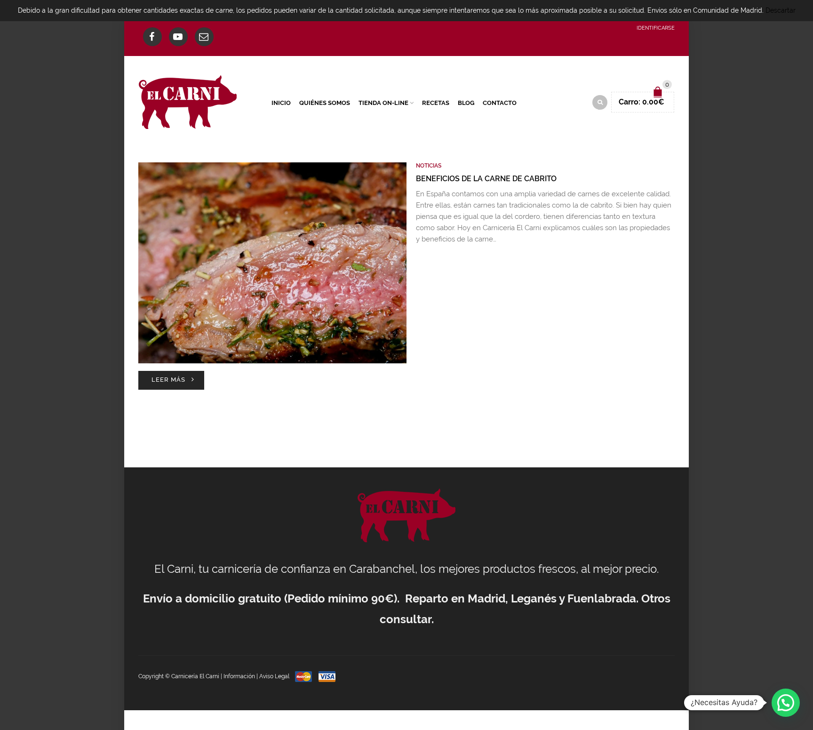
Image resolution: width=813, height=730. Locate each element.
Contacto (500, 102)
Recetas (435, 102)
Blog (466, 102)
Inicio (281, 102)
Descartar (780, 10)
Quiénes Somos (324, 102)
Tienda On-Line (383, 102)
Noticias (428, 165)
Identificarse (656, 28)
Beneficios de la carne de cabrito (486, 178)
